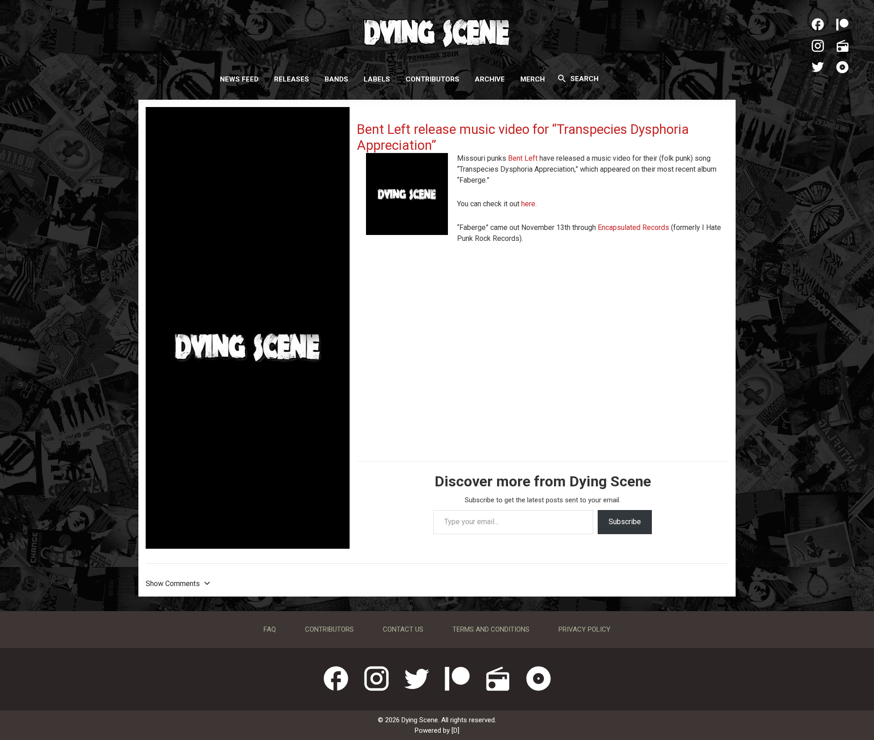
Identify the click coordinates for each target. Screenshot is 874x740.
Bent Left (523, 158)
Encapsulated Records (633, 227)
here (528, 203)
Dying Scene (437, 31)
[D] (455, 730)
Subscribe (625, 521)
